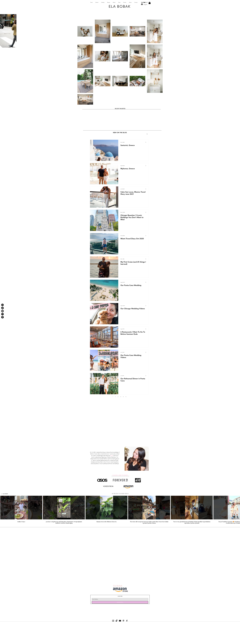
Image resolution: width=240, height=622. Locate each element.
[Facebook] (2, 317)
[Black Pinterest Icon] (145, 2)
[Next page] (126, 397)
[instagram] (141, 2)
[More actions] (146, 142)
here (112, 455)
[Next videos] (238, 507)
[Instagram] (2, 305)
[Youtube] (144, 2)
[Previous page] (113, 397)
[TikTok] (143, 2)
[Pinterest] (2, 314)
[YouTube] (2, 311)
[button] (149, 2)
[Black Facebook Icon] (147, 2)
